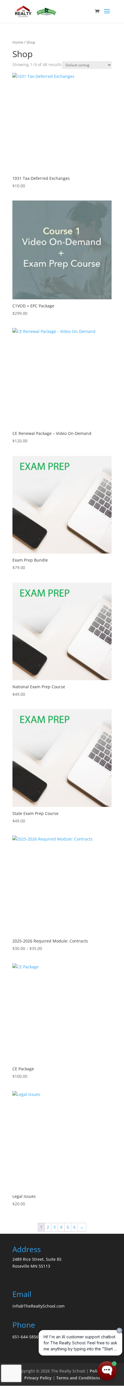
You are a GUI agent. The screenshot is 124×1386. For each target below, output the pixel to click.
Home (17, 42)
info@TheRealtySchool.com (38, 1306)
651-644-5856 (25, 1336)
